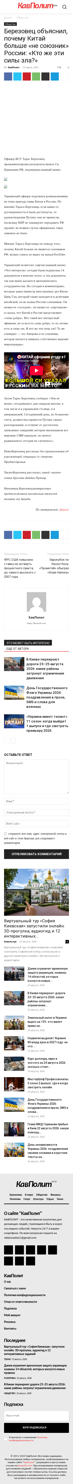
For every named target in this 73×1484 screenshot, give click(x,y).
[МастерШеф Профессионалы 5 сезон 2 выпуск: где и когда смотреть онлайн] (14, 1084)
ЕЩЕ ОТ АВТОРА (17, 648)
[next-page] (13, 740)
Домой (8, 17)
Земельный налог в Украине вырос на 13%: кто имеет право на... (47, 1021)
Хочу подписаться (34, 1427)
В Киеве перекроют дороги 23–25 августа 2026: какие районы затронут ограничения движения (45, 668)
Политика (9, 1378)
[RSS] (41, 1249)
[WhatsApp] (36, 76)
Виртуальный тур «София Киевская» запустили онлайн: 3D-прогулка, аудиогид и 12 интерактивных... (34, 928)
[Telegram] (55, 76)
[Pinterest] (27, 76)
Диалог (64, 509)
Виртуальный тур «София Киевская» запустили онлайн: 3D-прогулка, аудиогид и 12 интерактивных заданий (34, 1350)
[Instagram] (19, 1249)
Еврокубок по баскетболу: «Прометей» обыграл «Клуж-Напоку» (54, 566)
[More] (64, 76)
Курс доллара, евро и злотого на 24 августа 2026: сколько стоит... (47, 1062)
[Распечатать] (45, 76)
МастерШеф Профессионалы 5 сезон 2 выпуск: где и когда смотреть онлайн (48, 1083)
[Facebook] (8, 76)
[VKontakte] (19, 1261)
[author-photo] (36, 611)
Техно (7, 1359)
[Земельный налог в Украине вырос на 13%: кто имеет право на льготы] (14, 1023)
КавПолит (13, 67)
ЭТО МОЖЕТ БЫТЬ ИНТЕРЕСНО (27, 643)
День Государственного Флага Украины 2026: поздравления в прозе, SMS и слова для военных (47, 697)
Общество (22, 17)
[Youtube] (30, 1261)
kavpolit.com (25, 1465)
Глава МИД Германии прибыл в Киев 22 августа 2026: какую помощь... (48, 1128)
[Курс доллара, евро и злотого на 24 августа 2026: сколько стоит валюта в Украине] (14, 1064)
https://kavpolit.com (36, 623)
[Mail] (30, 1249)
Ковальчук (10, 941)
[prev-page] (6, 740)
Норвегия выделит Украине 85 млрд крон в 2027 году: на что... (48, 1042)
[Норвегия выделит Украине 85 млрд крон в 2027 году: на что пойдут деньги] (14, 1043)
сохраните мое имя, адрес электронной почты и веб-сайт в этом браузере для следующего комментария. (35, 838)
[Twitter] (17, 76)
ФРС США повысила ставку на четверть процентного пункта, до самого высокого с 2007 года (20, 568)
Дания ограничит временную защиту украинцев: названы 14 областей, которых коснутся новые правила (35, 1369)
